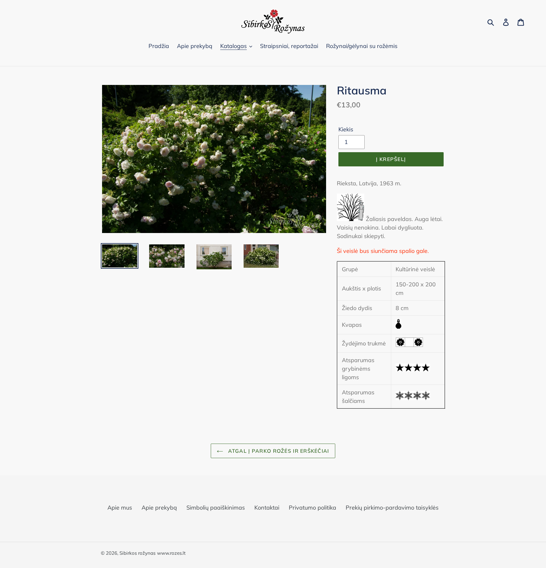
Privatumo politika (312, 507)
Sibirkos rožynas (137, 553)
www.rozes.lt (171, 553)
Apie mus (119, 507)
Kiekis (345, 129)
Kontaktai (266, 507)
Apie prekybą (159, 507)
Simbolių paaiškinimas (215, 507)
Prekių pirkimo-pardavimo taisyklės (392, 507)
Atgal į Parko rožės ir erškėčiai (277, 451)
